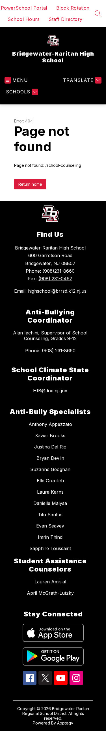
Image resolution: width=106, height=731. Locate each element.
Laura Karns (50, 492)
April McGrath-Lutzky (50, 593)
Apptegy (65, 723)
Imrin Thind (50, 537)
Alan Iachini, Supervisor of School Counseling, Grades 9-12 (50, 335)
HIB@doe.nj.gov (50, 390)
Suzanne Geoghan (50, 469)
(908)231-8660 (58, 271)
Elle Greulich (50, 480)
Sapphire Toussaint (50, 548)
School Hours (24, 19)
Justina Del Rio (50, 447)
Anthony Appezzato (50, 424)
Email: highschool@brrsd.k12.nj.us (50, 291)
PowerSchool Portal (24, 8)
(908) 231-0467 (55, 278)
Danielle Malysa (50, 503)
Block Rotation (73, 8)
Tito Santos (50, 514)
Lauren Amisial (50, 582)
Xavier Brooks (50, 435)
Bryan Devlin (50, 458)
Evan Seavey (50, 526)
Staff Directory (66, 19)
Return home (30, 184)
